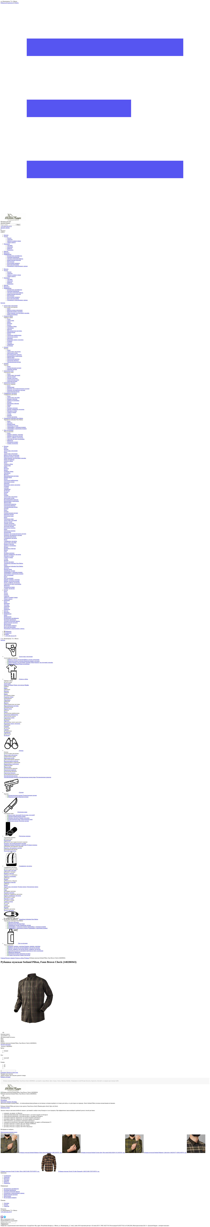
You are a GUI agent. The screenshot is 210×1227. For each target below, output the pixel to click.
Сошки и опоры (8, 901)
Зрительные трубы (9, 758)
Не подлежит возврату (13, 263)
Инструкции (10, 261)
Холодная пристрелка (10, 851)
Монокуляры (7, 767)
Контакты (6, 253)
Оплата (9, 238)
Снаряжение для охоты (10, 541)
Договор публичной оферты (15, 258)
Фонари (6, 907)
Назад (8, 308)
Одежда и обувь (8, 464)
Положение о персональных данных (17, 266)
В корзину (3, 1072)
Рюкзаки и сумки (9, 898)
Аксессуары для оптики (10, 755)
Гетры (5, 685)
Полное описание (6, 1044)
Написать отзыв (5, 1107)
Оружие (6, 511)
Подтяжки (10, 685)
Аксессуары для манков (10, 886)
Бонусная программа (13, 264)
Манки (6, 885)
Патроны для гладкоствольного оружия (15, 843)
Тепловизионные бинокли (11, 777)
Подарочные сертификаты (14, 255)
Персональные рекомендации (9, 1132)
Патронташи (7, 840)
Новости (9, 248)
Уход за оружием (8, 578)
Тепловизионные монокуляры (27, 777)
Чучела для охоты (9, 910)
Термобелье (7, 732)
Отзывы (9, 1101)
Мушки (6, 879)
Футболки (7, 735)
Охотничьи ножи (9, 519)
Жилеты (6, 703)
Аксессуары (7, 683)
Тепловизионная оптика (10, 775)
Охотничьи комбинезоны (11, 714)
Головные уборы (8, 697)
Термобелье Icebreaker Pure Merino (13, 566)
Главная (3, 958)
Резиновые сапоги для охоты (12, 723)
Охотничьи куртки (9, 717)
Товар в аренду (11, 242)
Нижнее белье (8, 708)
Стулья (6, 904)
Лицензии (10, 247)
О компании (7, 1175)
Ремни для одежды (19, 685)
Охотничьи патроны (9, 530)
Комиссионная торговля (14, 260)
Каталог (6, 235)
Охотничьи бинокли (9, 773)
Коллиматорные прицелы (11, 761)
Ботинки (6, 691)
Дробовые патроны (9, 845)
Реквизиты (10, 250)
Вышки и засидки (9, 873)
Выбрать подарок (5, 1077)
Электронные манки (32, 886)
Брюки (6, 694)
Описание (3, 1101)
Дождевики (7, 700)
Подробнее (4, 1100)
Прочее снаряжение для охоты (12, 895)
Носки (6, 711)
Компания (7, 244)
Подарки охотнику (9, 892)
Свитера (6, 729)
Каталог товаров (10, 958)
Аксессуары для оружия (10, 453)
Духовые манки (22, 886)
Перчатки (6, 720)
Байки (5, 688)
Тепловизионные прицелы (43, 777)
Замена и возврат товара (14, 241)
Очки (5, 889)
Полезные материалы (13, 257)
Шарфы (27, 685)
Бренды (6, 251)
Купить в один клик (12, 1072)
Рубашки (6, 726)
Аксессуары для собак (10, 870)
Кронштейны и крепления (11, 764)
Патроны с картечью (21, 845)
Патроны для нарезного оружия (13, 848)
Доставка (9, 245)
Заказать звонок (5, 227)
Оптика (6, 495)
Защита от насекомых (10, 876)
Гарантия (9, 239)
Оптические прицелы (10, 770)
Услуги (6, 236)
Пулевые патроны (32, 845)
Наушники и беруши (10, 882)
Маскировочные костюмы (11, 705)
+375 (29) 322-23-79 (6, 226)
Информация (7, 254)
